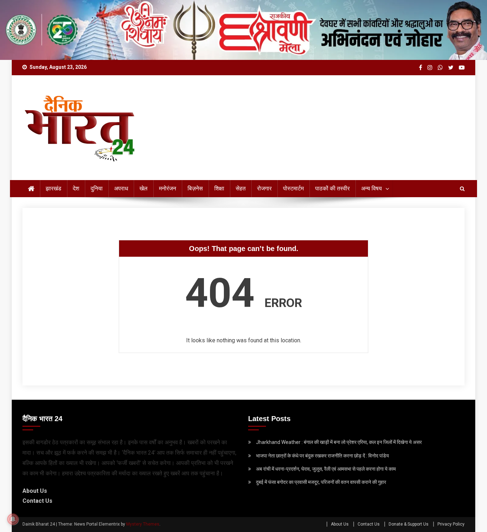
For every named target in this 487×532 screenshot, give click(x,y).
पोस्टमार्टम (293, 188)
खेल (143, 188)
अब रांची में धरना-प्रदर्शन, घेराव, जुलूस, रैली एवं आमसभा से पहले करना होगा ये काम (326, 469)
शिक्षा (219, 188)
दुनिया (97, 188)
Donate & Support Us (409, 524)
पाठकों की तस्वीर (332, 188)
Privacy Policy (451, 524)
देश (76, 188)
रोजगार (264, 188)
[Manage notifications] (13, 519)
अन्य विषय (371, 188)
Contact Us (37, 500)
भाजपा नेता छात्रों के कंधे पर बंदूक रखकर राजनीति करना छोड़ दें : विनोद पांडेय (322, 456)
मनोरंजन (167, 188)
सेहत (241, 188)
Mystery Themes (142, 524)
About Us (34, 490)
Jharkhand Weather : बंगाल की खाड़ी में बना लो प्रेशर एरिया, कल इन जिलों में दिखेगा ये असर (339, 442)
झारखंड (53, 188)
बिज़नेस (195, 188)
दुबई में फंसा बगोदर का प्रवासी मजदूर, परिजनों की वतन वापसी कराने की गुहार (321, 482)
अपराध (121, 188)
